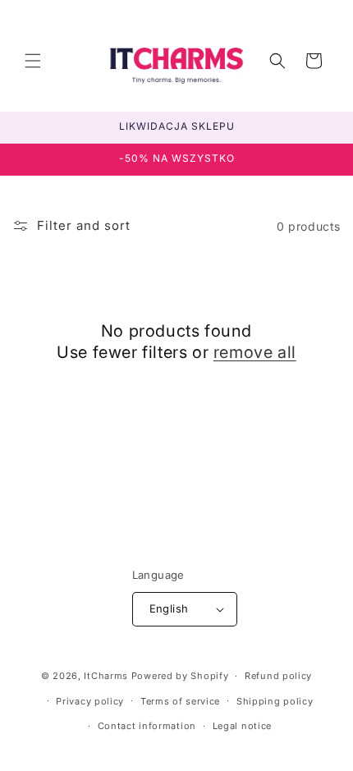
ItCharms (106, 676)
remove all (254, 352)
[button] (33, 61)
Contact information (147, 726)
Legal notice (242, 726)
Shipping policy (275, 701)
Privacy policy (90, 701)
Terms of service (180, 701)
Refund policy (278, 676)
